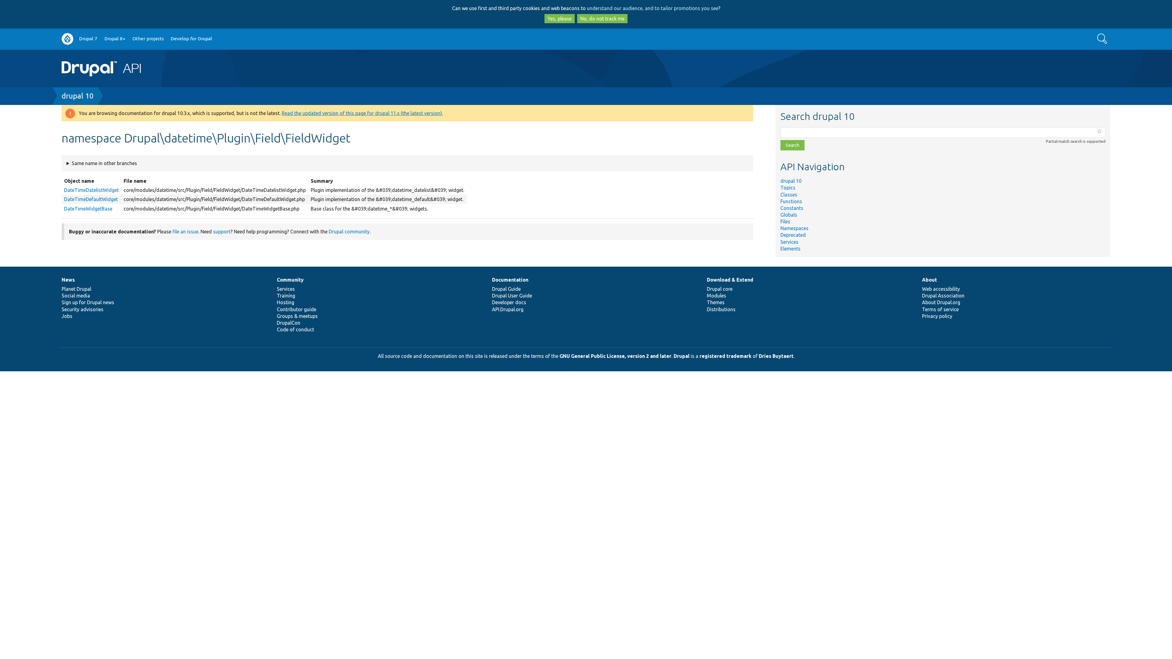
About (929, 280)
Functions (791, 201)
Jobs (67, 316)
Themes (716, 302)
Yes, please (560, 18)
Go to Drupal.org (67, 39)
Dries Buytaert (776, 356)
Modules (716, 295)
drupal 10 (78, 96)
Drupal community (349, 231)
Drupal (681, 356)
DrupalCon (288, 323)
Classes (788, 194)
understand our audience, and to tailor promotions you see (652, 8)
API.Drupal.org (507, 309)
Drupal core (720, 289)
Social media (76, 295)
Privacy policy (937, 316)
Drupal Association (943, 295)
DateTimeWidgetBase (88, 208)
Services (789, 242)
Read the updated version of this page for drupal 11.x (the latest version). (362, 113)
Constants (791, 208)
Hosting (285, 302)
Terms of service (940, 309)
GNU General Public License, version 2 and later (615, 356)
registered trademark (725, 356)
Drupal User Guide (512, 295)
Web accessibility (941, 289)
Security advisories (82, 309)
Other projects (148, 38)
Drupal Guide (506, 289)
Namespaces (794, 228)
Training (286, 295)
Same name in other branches (104, 163)
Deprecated (793, 235)
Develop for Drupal (191, 38)
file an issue (185, 231)
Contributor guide (296, 309)
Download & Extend (730, 280)
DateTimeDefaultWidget (91, 199)
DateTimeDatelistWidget (91, 190)
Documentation (510, 280)
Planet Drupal (76, 289)
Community (290, 280)
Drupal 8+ (114, 38)
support (221, 231)
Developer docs (509, 302)
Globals (788, 215)
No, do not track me (602, 18)
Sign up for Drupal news (88, 302)
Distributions (721, 309)
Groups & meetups (297, 316)
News (68, 280)
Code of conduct (295, 329)
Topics (787, 187)
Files (785, 221)
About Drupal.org (941, 302)
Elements (790, 248)
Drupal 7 (88, 38)
